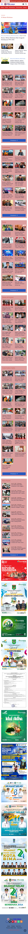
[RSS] (21, 921)
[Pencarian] (26, 4)
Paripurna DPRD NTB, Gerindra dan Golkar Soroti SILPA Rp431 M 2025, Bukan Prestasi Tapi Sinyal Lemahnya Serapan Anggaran (18, 542)
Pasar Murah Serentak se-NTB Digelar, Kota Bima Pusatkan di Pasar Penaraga (7, 84)
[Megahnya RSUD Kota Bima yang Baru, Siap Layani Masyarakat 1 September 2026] (20, 103)
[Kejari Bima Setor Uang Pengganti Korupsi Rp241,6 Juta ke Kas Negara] (7, 303)
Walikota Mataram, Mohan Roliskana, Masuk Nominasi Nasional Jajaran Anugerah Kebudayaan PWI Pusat (21, 52)
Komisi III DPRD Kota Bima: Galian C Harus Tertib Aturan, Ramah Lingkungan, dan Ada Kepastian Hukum (7, 359)
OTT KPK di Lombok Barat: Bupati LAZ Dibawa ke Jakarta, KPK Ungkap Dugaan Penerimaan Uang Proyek (7, 346)
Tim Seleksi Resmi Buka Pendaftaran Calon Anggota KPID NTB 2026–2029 (17, 485)
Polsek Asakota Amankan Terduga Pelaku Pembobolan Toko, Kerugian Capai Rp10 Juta (20, 346)
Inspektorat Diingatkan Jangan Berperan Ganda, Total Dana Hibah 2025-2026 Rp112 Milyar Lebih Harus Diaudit (7, 134)
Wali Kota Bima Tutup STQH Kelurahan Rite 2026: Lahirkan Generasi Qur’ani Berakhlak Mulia (18, 492)
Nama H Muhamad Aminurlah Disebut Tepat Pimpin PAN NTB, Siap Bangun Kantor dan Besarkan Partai (7, 234)
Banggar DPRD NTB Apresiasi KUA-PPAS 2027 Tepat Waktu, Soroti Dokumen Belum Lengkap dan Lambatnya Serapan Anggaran (7, 209)
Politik (23, 58)
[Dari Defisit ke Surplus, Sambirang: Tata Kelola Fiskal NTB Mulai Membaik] (20, 153)
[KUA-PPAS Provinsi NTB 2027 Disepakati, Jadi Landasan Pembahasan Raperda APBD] (7, 165)
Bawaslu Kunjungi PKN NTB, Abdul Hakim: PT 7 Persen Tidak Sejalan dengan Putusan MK (20, 246)
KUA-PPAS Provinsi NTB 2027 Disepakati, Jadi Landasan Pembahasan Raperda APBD (7, 171)
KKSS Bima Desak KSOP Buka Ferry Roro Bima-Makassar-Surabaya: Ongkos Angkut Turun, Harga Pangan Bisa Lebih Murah (18, 499)
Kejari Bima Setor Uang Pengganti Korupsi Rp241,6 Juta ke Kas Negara (7, 309)
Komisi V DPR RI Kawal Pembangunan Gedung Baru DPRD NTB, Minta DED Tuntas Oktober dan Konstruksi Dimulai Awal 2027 (19, 196)
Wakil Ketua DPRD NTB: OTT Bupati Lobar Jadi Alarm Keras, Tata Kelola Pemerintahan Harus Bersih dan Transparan (20, 184)
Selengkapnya (13, 140)
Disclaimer (19, 927)
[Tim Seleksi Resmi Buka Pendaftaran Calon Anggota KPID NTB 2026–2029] (6, 486)
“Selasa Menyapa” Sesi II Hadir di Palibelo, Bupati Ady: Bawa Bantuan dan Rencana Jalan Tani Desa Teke (20, 96)
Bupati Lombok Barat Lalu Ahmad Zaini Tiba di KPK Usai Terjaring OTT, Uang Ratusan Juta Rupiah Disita (20, 334)
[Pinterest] (13, 921)
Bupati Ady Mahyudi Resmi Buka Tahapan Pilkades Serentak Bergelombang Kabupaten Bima (19, 84)
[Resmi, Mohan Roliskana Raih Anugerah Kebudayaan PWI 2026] (14, 28)
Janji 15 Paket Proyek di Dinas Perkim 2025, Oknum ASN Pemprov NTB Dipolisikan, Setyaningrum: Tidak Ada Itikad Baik (7, 321)
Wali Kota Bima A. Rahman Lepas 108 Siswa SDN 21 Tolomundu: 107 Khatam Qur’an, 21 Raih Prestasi (17, 534)
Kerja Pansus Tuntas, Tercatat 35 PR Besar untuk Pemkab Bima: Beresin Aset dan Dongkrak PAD (7, 246)
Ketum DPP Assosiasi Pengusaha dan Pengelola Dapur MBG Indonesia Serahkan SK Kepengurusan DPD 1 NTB (18, 549)
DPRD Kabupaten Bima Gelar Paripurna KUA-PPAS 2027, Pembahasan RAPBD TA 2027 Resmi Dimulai (20, 134)
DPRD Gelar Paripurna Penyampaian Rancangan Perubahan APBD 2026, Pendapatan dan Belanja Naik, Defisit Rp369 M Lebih (7, 159)
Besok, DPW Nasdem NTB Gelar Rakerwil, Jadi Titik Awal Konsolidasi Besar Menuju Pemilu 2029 (19, 271)
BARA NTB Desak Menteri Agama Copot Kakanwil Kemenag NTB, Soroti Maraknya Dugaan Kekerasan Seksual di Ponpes (20, 359)
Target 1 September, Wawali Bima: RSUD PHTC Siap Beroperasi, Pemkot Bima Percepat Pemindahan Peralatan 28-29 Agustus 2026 (7, 442)
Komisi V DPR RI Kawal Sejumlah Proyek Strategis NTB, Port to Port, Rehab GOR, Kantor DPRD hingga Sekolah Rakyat (7, 184)
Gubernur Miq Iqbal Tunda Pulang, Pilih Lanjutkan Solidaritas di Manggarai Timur (7, 109)
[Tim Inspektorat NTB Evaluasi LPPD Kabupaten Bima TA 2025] (20, 115)
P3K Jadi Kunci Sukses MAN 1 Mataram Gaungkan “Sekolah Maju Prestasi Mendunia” (18, 506)
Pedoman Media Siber (11, 927)
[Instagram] (15, 921)
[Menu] (2, 4)
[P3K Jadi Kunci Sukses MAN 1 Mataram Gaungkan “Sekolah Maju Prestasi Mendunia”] (6, 507)
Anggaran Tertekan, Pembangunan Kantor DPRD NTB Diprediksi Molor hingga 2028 (20, 171)
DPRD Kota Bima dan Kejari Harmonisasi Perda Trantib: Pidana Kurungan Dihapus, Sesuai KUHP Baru (7, 284)
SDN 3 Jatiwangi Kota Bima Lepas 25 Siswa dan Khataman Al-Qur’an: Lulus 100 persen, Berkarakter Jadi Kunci (18, 527)
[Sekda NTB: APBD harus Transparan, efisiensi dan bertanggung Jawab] (7, 461)
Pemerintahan (16, 35)
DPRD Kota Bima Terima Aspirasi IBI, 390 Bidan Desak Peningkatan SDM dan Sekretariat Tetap (18, 513)
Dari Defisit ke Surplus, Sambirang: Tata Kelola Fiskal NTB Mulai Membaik (20, 159)
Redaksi (13, 926)
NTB (12, 35)
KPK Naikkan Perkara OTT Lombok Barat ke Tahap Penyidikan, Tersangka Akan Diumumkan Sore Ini (20, 321)
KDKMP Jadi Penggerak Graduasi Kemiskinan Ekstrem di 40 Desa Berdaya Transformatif (20, 455)
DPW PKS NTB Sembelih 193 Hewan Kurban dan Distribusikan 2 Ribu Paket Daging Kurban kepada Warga (19, 284)
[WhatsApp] (18, 921)
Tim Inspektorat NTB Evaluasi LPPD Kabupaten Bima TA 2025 (19, 121)
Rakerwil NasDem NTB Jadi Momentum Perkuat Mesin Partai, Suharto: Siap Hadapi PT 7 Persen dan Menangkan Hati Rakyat (7, 271)
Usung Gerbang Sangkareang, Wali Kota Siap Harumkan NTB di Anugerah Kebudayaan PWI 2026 (6, 52)
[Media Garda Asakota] (9, 4)
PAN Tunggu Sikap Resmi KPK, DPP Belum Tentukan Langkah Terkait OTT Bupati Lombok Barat (7, 334)
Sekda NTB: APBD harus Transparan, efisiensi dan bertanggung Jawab (6, 467)
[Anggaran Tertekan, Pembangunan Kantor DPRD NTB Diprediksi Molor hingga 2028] (20, 165)
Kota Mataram (7, 35)
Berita (2, 35)
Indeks (8, 926)
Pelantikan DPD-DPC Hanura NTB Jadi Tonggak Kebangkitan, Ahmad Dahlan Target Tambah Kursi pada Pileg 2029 (20, 234)
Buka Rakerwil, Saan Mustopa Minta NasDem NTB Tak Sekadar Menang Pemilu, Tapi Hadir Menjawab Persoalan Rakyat (7, 259)
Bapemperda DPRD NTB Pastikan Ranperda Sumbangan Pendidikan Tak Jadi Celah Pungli (20, 209)
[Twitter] (10, 921)
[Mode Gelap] (23, 4)
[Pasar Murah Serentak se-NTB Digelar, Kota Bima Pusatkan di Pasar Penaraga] (7, 78)
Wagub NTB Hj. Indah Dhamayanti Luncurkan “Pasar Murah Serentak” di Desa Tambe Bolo (7, 96)
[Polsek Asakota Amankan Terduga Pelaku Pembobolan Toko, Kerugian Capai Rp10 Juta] (20, 340)
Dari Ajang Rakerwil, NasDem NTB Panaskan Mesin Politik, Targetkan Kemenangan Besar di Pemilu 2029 (20, 259)
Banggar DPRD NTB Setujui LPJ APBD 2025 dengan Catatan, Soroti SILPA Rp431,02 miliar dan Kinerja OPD (7, 196)
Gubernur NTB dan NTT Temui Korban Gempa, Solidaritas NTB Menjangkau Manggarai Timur (6, 121)
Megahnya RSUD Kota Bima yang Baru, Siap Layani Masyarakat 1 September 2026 (20, 109)
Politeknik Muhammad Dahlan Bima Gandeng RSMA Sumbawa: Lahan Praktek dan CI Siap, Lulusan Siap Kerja (18, 520)
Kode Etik (18, 926)
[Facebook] (7, 921)
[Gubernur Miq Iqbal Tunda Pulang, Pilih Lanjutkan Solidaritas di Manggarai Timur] (7, 103)
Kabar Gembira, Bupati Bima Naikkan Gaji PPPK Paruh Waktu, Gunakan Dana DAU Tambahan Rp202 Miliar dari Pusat (7, 455)
